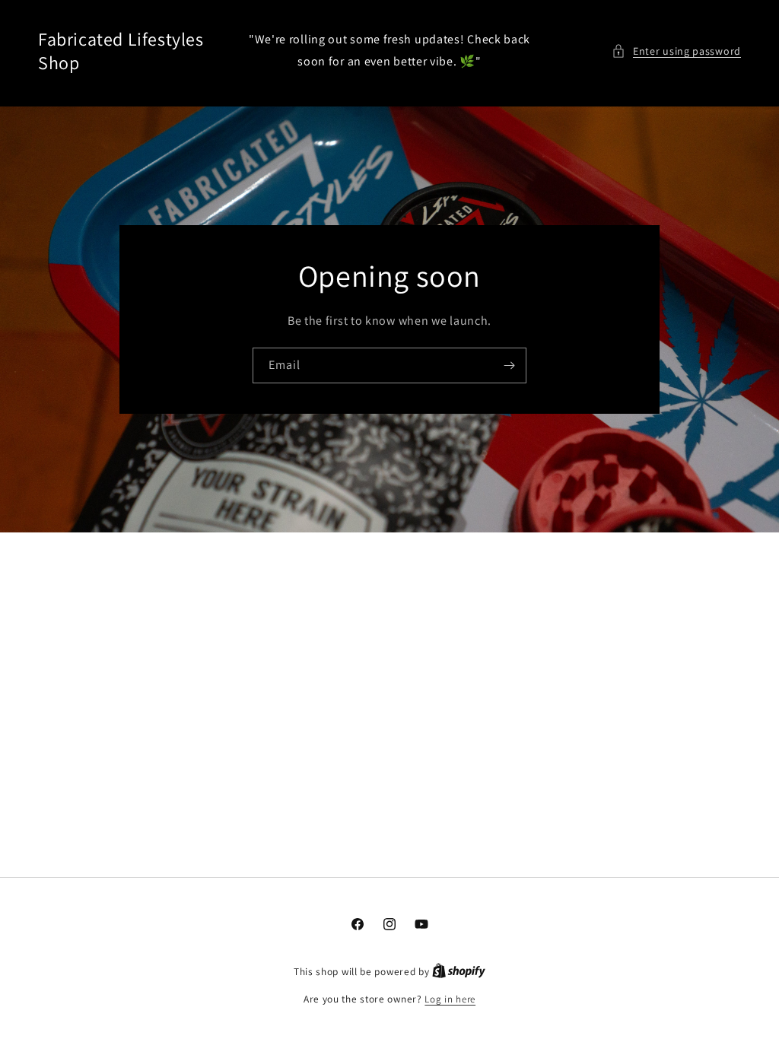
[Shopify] (458, 971)
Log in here (449, 999)
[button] (676, 51)
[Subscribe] (509, 365)
